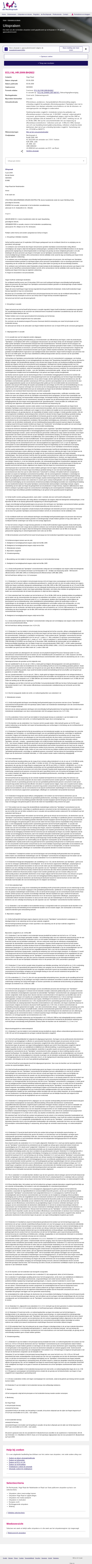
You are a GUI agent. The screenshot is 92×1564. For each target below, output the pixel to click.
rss (84, 1558)
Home (4, 14)
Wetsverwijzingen (11, 132)
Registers (36, 14)
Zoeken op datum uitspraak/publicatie (22, 1458)
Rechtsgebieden (11, 95)
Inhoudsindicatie (11, 102)
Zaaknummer (10, 87)
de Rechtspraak (46, 14)
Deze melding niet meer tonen (71, 49)
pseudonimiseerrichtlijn (17, 50)
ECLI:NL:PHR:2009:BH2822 (43, 90)
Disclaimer (56, 1558)
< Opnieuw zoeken (46, 56)
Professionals (57, 14)
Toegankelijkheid (29, 1558)
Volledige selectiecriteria (16, 1513)
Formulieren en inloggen (82, 14)
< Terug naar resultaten (46, 63)
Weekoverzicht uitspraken (17, 1533)
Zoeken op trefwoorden (17, 1460)
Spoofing (37, 1558)
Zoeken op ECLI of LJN (17, 1462)
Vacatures (44, 1558)
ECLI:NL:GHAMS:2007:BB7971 (48, 92)
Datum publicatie (11, 84)
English (5, 1558)
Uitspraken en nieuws (25, 14)
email (87, 1558)
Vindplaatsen (10, 135)
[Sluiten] (85, 49)
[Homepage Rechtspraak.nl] (9, 5)
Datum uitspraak (11, 80)
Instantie (8, 77)
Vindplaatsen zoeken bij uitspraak (20, 1467)
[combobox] (46, 160)
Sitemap (10, 1558)
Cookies (21, 1558)
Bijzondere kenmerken (13, 99)
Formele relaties (11, 90)
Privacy (16, 1558)
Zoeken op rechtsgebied (17, 1464)
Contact (65, 14)
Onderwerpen (11, 14)
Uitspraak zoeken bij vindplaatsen (20, 1469)
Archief (50, 1558)
